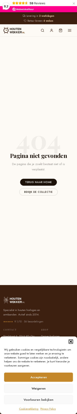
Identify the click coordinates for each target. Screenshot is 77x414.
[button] (71, 342)
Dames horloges (50, 336)
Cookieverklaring (28, 409)
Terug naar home (38, 182)
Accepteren (38, 377)
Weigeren (39, 388)
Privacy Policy (48, 409)
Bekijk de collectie (38, 192)
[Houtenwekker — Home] (19, 30)
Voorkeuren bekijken (38, 399)
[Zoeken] (42, 30)
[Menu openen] (70, 30)
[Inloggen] (51, 30)
